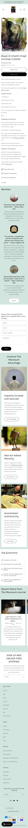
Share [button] (4, 182)
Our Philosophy (11, 419)
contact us (8, 164)
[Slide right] (17, 648)
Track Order (6, 705)
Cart (4, 712)
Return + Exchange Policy (10, 761)
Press (4, 740)
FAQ (24, 88)
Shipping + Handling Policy (10, 758)
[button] (3, 9)
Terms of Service (7, 750)
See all (14, 300)
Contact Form (7, 779)
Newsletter (6, 782)
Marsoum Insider (18, 138)
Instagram (6, 771)
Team (4, 737)
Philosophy (6, 729)
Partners (5, 733)
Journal (5, 701)
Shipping (3, 65)
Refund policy (7, 716)
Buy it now (14, 74)
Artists (5, 726)
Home (4, 698)
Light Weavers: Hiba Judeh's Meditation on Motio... (13, 619)
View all (3, 595)
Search (5, 690)
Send (6, 348)
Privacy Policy (7, 754)
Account (5, 708)
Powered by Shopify (21, 825)
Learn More (10, 541)
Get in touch (5, 90)
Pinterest (5, 775)
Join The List (11, 477)
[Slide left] (10, 648)
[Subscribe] (23, 677)
